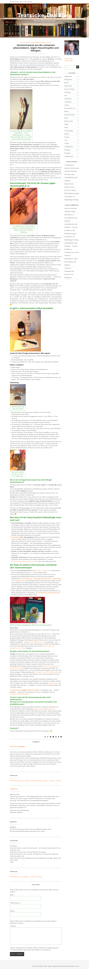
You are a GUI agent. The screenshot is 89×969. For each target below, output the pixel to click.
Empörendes (68, 86)
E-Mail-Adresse (15, 903)
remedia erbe (51, 709)
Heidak (42, 709)
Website (12, 911)
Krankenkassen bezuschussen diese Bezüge (24, 561)
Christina (14, 789)
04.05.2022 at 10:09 (15, 792)
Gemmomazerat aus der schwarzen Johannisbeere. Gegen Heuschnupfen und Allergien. (71, 258)
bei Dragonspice (53, 683)
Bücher (66, 82)
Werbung (67, 150)
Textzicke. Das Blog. (44, 15)
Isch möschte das (69, 108)
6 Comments (40, 54)
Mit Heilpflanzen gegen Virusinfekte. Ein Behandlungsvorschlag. (71, 196)
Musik (66, 124)
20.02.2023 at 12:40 (15, 843)
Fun (65, 95)
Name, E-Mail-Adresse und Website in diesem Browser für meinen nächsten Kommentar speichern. (33, 922)
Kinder (66, 111)
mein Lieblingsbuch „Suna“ (37, 642)
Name (12, 895)
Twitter (66, 143)
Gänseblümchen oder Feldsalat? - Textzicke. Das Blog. (26, 876)
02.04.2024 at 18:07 (15, 874)
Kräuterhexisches (38, 43)
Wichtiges (67, 153)
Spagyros (36, 709)
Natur (48, 43)
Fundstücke (67, 98)
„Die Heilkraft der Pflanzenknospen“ (48, 592)
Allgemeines (68, 76)
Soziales (66, 137)
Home (21, 1)
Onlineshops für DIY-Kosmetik (19, 694)
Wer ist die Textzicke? (14, 1)
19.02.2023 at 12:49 (15, 824)
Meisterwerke (68, 121)
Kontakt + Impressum (27, 1)
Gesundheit (25, 43)
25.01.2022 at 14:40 (15, 778)
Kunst (66, 118)
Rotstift (66, 134)
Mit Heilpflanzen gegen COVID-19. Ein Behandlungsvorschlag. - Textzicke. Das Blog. (35, 780)
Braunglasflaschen (16, 690)
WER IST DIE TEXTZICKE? (68, 60)
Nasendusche (15, 537)
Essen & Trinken (69, 89)
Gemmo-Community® (43, 570)
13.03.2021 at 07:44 (15, 749)
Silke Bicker (68, 214)
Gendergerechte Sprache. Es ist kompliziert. (69, 274)
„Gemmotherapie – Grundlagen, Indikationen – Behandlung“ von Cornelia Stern (36, 579)
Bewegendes (68, 79)
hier (32, 572)
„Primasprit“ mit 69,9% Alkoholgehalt (46, 672)
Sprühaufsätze (30, 690)
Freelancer (67, 92)
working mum (68, 156)
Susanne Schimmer (17, 746)
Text (65, 140)
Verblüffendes (68, 146)
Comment (13, 926)
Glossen (66, 105)
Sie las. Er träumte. (70, 190)
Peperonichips (68, 130)
